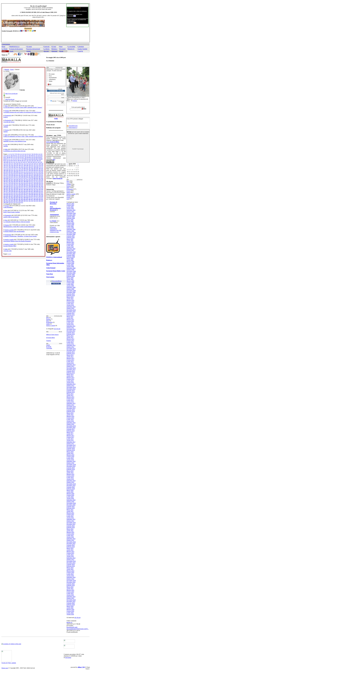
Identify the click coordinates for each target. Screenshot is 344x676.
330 (40, 183)
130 (19, 164)
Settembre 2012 (71, 345)
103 (30, 160)
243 (22, 175)
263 (32, 176)
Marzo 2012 (70, 335)
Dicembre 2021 (71, 524)
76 (18, 159)
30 (15, 155)
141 (7, 165)
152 (35, 165)
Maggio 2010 (70, 300)
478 (9, 199)
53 (16, 157)
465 (17, 197)
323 (22, 183)
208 (14, 172)
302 (9, 181)
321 (17, 183)
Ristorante (54, 51)
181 (27, 168)
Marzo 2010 (70, 297)
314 (39, 181)
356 (24, 186)
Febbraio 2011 (71, 315)
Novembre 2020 (71, 503)
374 (29, 188)
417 (17, 193)
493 (7, 201)
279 (32, 178)
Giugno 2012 (70, 340)
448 (14, 196)
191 (12, 170)
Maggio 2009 (70, 281)
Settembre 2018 (71, 461)
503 (32, 201)
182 (29, 168)
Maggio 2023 (70, 551)
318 (9, 183)
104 (32, 160)
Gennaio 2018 (71, 448)
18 (32, 154)
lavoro (68, 191)
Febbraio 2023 (71, 546)
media (48, 324)
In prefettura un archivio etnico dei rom (14, 151)
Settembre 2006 (71, 229)
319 (12, 183)
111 (12, 162)
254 (9, 176)
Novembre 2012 (71, 348)
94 (11, 160)
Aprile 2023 (70, 550)
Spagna (5, 131)
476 (4, 199)
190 (9, 170)
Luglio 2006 (70, 226)
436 (24, 194)
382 (9, 189)
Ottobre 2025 (70, 598)
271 (12, 178)
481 (17, 199)
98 (18, 160)
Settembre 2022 (71, 538)
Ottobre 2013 (70, 366)
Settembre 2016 (71, 422)
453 (27, 196)
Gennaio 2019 (71, 468)
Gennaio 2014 (71, 371)
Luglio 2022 (70, 535)
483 (22, 199)
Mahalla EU (71, 49)
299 (42, 180)
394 (40, 189)
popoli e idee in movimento (11, 217)
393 (37, 189)
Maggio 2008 (70, 261)
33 (20, 155)
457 (37, 196)
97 (16, 160)
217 (37, 172)
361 (37, 186)
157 (7, 167)
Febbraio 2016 (71, 411)
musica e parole (9, 230)
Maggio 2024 (70, 571)
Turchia (5, 146)
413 (7, 193)
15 (27, 154)
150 (29, 165)
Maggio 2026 (70, 609)
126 (9, 164)
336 (14, 184)
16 (29, 154)
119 (31, 162)
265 (37, 176)
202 (40, 170)
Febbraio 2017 (71, 430)
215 (32, 172)
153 (37, 165)
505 (37, 201)
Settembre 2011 (71, 326)
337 (17, 184)
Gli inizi (54, 46)
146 (19, 165)
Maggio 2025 (70, 590)
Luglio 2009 (70, 284)
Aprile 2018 (70, 453)
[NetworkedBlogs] (56, 281)
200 (35, 170)
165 (27, 167)
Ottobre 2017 (70, 443)
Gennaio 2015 (71, 390)
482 (19, 199)
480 (14, 199)
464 (14, 197)
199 (32, 170)
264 (35, 176)
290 (19, 180)
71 (9, 159)
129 (17, 164)
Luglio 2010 (70, 303)
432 (14, 194)
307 (22, 181)
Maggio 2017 (70, 435)
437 (27, 194)
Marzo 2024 (70, 567)
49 (9, 157)
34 (22, 155)
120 (34, 162)
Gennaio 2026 (71, 603)
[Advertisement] (45, 38)
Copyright (49, 348)
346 (40, 184)
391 (32, 189)
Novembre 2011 (71, 329)
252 (4, 176)
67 (41, 157)
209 (17, 172)
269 (7, 178)
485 (27, 199)
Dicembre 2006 (71, 234)
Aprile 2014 (70, 376)
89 (41, 159)
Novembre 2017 (71, 445)
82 (29, 159)
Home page (5, 668)
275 (22, 178)
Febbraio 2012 (71, 334)
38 (29, 155)
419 (22, 193)
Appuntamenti (54, 214)
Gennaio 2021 (71, 506)
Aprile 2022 (70, 530)
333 (7, 184)
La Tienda (4, 49)
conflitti (69, 184)
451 (22, 196)
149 (27, 165)
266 (40, 176)
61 (31, 157)
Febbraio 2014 (71, 373)
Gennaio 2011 (71, 313)
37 (27, 155)
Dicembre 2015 (71, 408)
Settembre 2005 (71, 210)
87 (38, 159)
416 (14, 193)
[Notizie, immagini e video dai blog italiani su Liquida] (69, 642)
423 (32, 193)
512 (14, 202)
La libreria (46, 49)
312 (34, 181)
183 (32, 168)
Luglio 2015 (70, 400)
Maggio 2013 (70, 358)
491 (42, 199)
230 (29, 173)
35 (24, 155)
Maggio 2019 (70, 474)
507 (42, 201)
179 (22, 168)
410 (40, 191)
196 (24, 170)
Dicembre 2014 (71, 389)
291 (22, 180)
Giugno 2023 (70, 553)
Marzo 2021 (70, 509)
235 (42, 173)
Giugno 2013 (70, 360)
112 (14, 162)
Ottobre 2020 (70, 501)
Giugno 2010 (70, 302)
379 (42, 188)
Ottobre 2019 (70, 482)
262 (29, 176)
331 (42, 183)
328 (35, 183)
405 (27, 191)
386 (19, 189)
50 (11, 157)
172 (4, 168)
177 (17, 168)
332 (4, 184)
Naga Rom (49, 274)
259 (22, 176)
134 (29, 164)
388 (24, 189)
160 (14, 167)
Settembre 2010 (71, 306)
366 (9, 188)
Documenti (62, 49)
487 (32, 199)
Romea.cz (49, 260)
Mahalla (6, 69)
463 (12, 197)
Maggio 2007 (70, 242)
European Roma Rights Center (55, 271)
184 (35, 168)
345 (37, 184)
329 (37, 183)
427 (42, 193)
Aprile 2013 (70, 356)
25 (6, 155)
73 (13, 159)
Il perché (48, 346)
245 (27, 175)
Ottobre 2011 (70, 327)
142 (9, 165)
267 (42, 176)
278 (29, 178)
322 (19, 183)
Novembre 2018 (71, 464)
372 (24, 188)
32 (18, 155)
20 (36, 154)
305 (17, 181)
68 (4, 159)
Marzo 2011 (70, 316)
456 (35, 196)
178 (19, 168)
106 (37, 160)
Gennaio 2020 (71, 487)
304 (14, 181)
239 (12, 175)
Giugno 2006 (70, 224)
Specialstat (68, 657)
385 (17, 189)
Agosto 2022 (70, 537)
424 (35, 193)
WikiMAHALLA (14, 46)
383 (12, 189)
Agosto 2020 (70, 498)
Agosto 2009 (70, 286)
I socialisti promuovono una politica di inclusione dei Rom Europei (22, 112)
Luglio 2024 (70, 574)
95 (13, 160)
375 (32, 188)
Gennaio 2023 (71, 545)
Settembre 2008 (71, 268)
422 (29, 193)
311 (32, 181)
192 (14, 170)
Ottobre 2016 (70, 424)
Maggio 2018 (70, 455)
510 (9, 202)
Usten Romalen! (8, 207)
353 (17, 186)
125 (7, 164)
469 (27, 197)
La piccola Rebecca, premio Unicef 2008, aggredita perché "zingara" (22, 107)
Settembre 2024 (71, 577)
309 (27, 181)
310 (29, 181)
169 (37, 167)
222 (9, 173)
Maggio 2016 (70, 416)
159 (12, 167)
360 (35, 186)
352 (14, 186)
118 (29, 162)
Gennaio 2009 (71, 274)
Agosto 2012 (70, 344)
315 (42, 181)
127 (12, 164)
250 (40, 175)
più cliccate (57, 329)
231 (32, 173)
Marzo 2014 (70, 374)
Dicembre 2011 (71, 331)
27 (9, 155)
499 (22, 201)
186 (40, 168)
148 (24, 165)
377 (37, 188)
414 (9, 193)
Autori (12, 69)
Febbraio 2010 (71, 295)
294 (29, 180)
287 (12, 180)
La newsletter (71, 46)
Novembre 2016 (71, 426)
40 (33, 155)
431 (12, 194)
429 (7, 194)
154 (40, 165)
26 (7, 155)
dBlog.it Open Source (52, 334)
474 (40, 197)
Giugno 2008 (70, 263)
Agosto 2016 (70, 421)
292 (24, 180)
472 (35, 197)
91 (6, 160)
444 (4, 196)
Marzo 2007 (70, 239)
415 (12, 193)
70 (7, 159)
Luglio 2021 (70, 516)
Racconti (46, 51)
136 (35, 164)
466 (19, 197)
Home (3, 46)
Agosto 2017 (70, 440)
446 (9, 196)
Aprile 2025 (70, 588)
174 (9, 168)
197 (27, 170)
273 (17, 178)
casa (6, 144)
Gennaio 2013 (71, 352)
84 (33, 159)
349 (7, 186)
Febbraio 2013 (71, 353)
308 (24, 181)
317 (7, 183)
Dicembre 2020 (71, 505)
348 (4, 186)
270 (9, 178)
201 (37, 170)
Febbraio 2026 (71, 604)
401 (17, 191)
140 (4, 165)
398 (9, 191)
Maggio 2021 (70, 513)
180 (24, 168)
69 (6, 159)
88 (40, 159)
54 (18, 157)
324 (24, 183)
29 (13, 155)
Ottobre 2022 (70, 540)
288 (14, 180)
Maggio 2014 (70, 377)
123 (41, 162)
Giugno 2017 (70, 437)
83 (31, 159)
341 (27, 184)
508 (4, 202)
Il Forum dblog (50, 337)
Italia (6, 106)
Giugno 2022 (70, 534)
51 (13, 157)
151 (32, 165)
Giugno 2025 (70, 592)
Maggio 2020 (70, 493)
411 (42, 191)
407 (32, 191)
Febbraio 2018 (71, 450)
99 (20, 160)
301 (7, 181)
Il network (46, 46)
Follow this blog (56, 283)
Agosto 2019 (70, 479)
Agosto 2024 (70, 575)
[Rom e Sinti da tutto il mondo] (69, 648)
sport (68, 199)
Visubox (48, 340)
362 (40, 186)
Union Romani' (51, 268)
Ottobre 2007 (70, 250)
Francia (5, 117)
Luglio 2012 (70, 342)
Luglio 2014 (70, 381)
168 (35, 167)
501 (27, 201)
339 (22, 184)
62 (33, 157)
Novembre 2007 (71, 252)
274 (19, 178)
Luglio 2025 (70, 593)
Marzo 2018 (70, 451)
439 (32, 194)
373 (27, 188)
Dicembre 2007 (71, 253)
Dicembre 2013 (71, 369)
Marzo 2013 (70, 355)
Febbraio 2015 (71, 392)
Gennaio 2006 (71, 216)
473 (37, 197)
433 (17, 194)
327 (32, 183)
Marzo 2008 (70, 258)
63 (34, 157)
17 (31, 154)
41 (34, 155)
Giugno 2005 (70, 205)
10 (18, 154)
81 (27, 159)
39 (31, 155)
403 (22, 191)
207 (12, 172)
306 (19, 181)
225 (17, 173)
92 (7, 160)
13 (23, 154)
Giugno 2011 (70, 321)
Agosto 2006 (70, 228)
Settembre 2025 (71, 596)
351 (12, 186)
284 (4, 180)
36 (25, 155)
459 (42, 196)
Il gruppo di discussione (16, 49)
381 (7, 189)
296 (35, 180)
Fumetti (28, 51)
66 (40, 157)
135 (32, 164)
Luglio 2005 (70, 207)
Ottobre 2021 (70, 521)
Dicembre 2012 (71, 350)
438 (29, 194)
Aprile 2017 (70, 434)
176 (14, 168)
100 (22, 160)
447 (12, 196)
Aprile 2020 (70, 492)
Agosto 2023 (70, 556)
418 (19, 193)
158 (9, 167)
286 (9, 180)
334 (9, 184)
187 (42, 168)
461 (7, 197)
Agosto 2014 (70, 382)
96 (15, 160)
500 (24, 201)
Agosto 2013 (70, 363)
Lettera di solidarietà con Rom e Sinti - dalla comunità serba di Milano (23, 136)
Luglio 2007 (70, 245)
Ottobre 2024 (70, 579)
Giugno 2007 (70, 244)
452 (24, 196)
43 (38, 155)
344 (35, 184)
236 (4, 175)
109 (7, 162)
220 (4, 173)
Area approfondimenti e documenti (55, 208)
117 (26, 162)
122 (39, 162)
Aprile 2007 (70, 240)
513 (17, 202)
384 (14, 189)
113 (17, 162)
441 (37, 194)
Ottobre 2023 (70, 559)
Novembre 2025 (71, 600)
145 (17, 165)
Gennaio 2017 (71, 429)
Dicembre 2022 (71, 543)
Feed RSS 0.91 (73, 126)
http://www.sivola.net (11, 93)
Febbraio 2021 (71, 508)
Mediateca (54, 49)
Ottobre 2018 (70, 463)
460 (4, 197)
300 (4, 181)
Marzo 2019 (70, 471)
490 (40, 199)
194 (19, 170)
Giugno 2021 (70, 514)
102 (27, 160)
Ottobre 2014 (70, 385)
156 (4, 167)
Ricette (61, 51)
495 (12, 201)
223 (12, 173)
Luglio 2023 (70, 554)
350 (9, 186)
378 (40, 188)
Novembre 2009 (71, 290)
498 (19, 201)
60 (29, 157)
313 (37, 181)
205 (7, 172)
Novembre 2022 (71, 542)
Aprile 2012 (70, 337)
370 (19, 188)
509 (7, 202)
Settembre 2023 (71, 558)
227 (22, 173)
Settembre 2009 (71, 287)
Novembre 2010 (71, 310)
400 (14, 191)
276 (24, 178)
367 (12, 188)
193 (17, 170)
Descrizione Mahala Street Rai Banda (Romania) (17, 241)
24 (4, 155)
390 (29, 189)
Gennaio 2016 (71, 410)
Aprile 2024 (70, 569)
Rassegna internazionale (33, 49)
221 (7, 173)
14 (25, 154)
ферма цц (69, 622)
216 (34, 172)
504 (35, 201)
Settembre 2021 (71, 519)
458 (40, 196)
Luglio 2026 (70, 612)
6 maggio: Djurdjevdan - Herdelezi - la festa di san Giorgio (20, 236)
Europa (7, 110)
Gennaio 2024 (71, 564)
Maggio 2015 (70, 397)
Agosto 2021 (70, 517)
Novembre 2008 (71, 271)
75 (16, 159)
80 (25, 159)
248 (35, 175)
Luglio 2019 (70, 477)
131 (22, 164)
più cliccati (77, 617)
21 (38, 154)
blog (6, 210)
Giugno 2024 (70, 572)
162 (19, 167)
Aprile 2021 (70, 511)
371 (22, 188)
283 (42, 178)
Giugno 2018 (70, 456)
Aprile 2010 (70, 298)
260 (24, 176)
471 (32, 197)
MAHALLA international (54, 257)
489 (37, 199)
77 (20, 159)
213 (27, 172)
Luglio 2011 (70, 323)
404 (24, 191)
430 (9, 194)
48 (7, 157)
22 (39, 154)
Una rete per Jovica (8, 122)
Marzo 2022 (70, 529)
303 (12, 181)
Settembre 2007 (71, 249)
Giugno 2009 (70, 282)
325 (27, 183)
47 (6, 157)
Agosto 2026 (70, 614)
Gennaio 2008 (71, 255)
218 (39, 172)
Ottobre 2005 (70, 211)
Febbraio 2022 (71, 527)
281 (37, 178)
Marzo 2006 (70, 220)
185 (37, 168)
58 (25, 157)
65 (38, 157)
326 (29, 183)
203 (42, 170)
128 (14, 164)
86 (36, 159)
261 (27, 176)
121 (36, 162)
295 (32, 180)
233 (37, 173)
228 (24, 173)
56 (22, 157)
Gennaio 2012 (71, 332)
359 (32, 186)
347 (42, 184)
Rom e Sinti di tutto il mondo (11, 212)
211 (22, 172)
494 (9, 201)
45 (41, 155)
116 (24, 162)
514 (19, 202)
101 (25, 160)
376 (35, 188)
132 (24, 164)
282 (40, 178)
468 (24, 197)
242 (19, 175)
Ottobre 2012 (70, 347)
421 (27, 193)
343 (32, 184)
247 (32, 175)
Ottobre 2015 (70, 405)
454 (29, 196)
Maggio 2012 (70, 339)
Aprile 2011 (70, 318)
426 (40, 193)
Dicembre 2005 (71, 215)
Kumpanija (8, 115)
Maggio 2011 (70, 319)
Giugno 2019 (70, 476)
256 (14, 176)
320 (14, 183)
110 (9, 162)
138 (40, 164)
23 (41, 154)
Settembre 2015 (71, 403)
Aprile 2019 (70, 472)
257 (17, 176)
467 (22, 197)
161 (17, 167)
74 (15, 159)
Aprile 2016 (70, 414)
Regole (7, 139)
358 (29, 186)
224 (14, 173)
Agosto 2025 (70, 595)
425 (37, 193)
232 (35, 173)
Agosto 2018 (70, 459)
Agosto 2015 (70, 402)
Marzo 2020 (70, 490)
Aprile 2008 (70, 260)
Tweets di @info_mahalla (8, 663)
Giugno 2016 (70, 418)
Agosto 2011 (70, 324)
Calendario (81, 46)
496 (14, 201)
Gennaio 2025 (71, 583)
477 (7, 199)
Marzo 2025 (70, 587)
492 (4, 201)
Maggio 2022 (70, 532)
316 (4, 183)
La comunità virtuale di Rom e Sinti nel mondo (16, 222)
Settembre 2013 (71, 364)
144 (14, 165)
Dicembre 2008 (71, 273)
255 (12, 176)
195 (22, 170)
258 (19, 176)
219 (42, 172)
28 (11, 155)
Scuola (11, 51)
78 (22, 159)
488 (35, 199)
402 (19, 191)
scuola (6, 125)
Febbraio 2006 (71, 218)
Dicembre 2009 (71, 292)
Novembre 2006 (71, 232)
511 (12, 202)
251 (42, 175)
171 (42, 167)
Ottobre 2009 (70, 289)
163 (22, 167)
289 (17, 180)
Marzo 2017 (70, 432)
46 (4, 157)
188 (4, 170)
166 (29, 167)
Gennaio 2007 (71, 236)
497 (17, 201)
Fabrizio (74, 100)
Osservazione (50, 277)
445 (7, 196)
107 (40, 160)
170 (40, 167)
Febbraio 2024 (71, 566)
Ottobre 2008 (70, 269)
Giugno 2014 (70, 379)
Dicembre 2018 (71, 466)
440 (35, 194)
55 (20, 157)
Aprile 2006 (70, 221)
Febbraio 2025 (71, 585)
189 (7, 170)
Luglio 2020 (70, 497)
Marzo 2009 (70, 278)
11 (20, 154)
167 (32, 167)
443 (42, 194)
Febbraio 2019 (71, 469)
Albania (5, 126)
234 (40, 173)
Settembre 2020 (71, 500)
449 (17, 196)
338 (19, 184)
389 (27, 189)
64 (36, 157)
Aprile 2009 (70, 279)
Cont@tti (80, 51)
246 (29, 175)
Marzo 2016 (70, 413)
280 (35, 178)
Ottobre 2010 (70, 308)
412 (4, 193)
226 (19, 173)
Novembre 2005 (71, 213)
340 (24, 184)
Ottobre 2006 (70, 231)
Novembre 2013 (71, 368)
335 (12, 184)
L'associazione (6, 44)
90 (4, 160)
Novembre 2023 (71, 561)
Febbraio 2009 (71, 276)
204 (4, 172)
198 (29, 170)
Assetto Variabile (82, 49)
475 (42, 197)
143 (12, 165)
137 (37, 164)
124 (4, 164)
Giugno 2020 (70, 495)
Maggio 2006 (70, 223)
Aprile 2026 (70, 608)
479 (12, 199)
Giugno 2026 (70, 611)
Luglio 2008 (70, 265)
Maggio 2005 (70, 203)
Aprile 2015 (70, 395)
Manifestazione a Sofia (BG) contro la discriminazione (18, 226)
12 (22, 154)
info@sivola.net (9, 99)
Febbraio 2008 (71, 257)
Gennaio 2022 (71, 526)
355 (22, 186)
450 (19, 196)
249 (37, 175)
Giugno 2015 (70, 398)
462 (9, 197)
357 (27, 186)
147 (22, 165)
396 (4, 191)
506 (40, 201)
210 (19, 172)
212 (24, 172)
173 (7, 168)
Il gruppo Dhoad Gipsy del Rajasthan (14, 231)
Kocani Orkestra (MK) (9, 246)
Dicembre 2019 (71, 485)
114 (19, 162)
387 (22, 189)
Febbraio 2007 (71, 237)
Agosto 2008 (70, 266)
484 (24, 199)
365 (7, 188)
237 (7, 175)
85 (34, 159)
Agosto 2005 (70, 208)
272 (14, 178)
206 (9, 172)
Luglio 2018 (70, 458)
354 (19, 186)
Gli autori (29, 46)
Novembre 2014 (71, 387)
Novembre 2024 (71, 580)
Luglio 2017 (70, 439)
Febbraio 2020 (71, 488)
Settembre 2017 (71, 442)
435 (22, 194)
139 (42, 164)
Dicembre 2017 (71, 447)
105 (35, 160)
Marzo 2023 (70, 548)
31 (16, 155)
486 (29, 199)
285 (7, 180)
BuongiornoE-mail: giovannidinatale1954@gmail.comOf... (78, 628)
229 (27, 173)
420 (24, 193)
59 (27, 157)
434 (19, 194)
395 (42, 189)
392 (35, 189)
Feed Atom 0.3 (72, 127)
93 (9, 160)
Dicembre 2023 (71, 563)
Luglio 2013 (70, 361)
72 (11, 159)
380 (4, 189)
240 (14, 175)
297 (37, 180)
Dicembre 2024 (71, 582)
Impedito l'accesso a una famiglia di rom (14, 141)
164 (24, 167)
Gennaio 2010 (71, 294)
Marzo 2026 (70, 606)
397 (7, 191)
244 (24, 175)
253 (7, 176)
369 (17, 188)
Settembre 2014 (71, 384)
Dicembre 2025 (71, 601)
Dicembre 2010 (71, 311)
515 (22, 202)
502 (29, 201)
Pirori (60, 46)
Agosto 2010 (70, 305)
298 (40, 180)
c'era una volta (7, 250)
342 (29, 184)
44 (40, 155)
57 (24, 157)
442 (40, 194)
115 (21, 162)
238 (9, 175)
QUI (74, 16)
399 (12, 191)
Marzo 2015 (70, 393)
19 (34, 154)
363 (42, 186)
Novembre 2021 (71, 522)
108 (4, 162)
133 (27, 164)
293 (27, 180)
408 (35, 191)
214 (29, 172)
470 (29, 197)
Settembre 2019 (71, 480)
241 (17, 175)
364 (4, 188)
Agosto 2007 (70, 247)
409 (37, 191)
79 (24, 159)
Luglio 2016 (70, 419)
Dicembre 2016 (71, 427)
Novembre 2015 (71, 406)
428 (4, 194)
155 (42, 165)
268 (4, 178)
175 (12, 168)
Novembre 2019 (71, 484)
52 (15, 157)
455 (32, 196)
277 (27, 178)
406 (29, 191)
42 (36, 155)
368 (14, 188)
